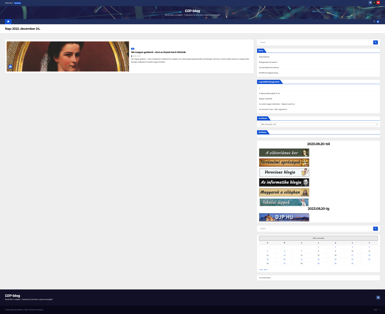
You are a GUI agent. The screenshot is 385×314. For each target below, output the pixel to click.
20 (284, 259)
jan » (266, 269)
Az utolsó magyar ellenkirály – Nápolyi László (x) (277, 104)
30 (335, 263)
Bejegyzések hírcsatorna (268, 62)
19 (267, 259)
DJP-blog (192, 11)
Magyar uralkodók (265, 99)
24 (352, 259)
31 (352, 263)
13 (284, 255)
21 (301, 259)
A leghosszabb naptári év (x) (269, 93)
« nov (261, 269)
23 (335, 259)
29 (318, 263)
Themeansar (39, 309)
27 (284, 263)
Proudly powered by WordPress (14, 309)
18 (369, 255)
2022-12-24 (136, 56)
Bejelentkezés (264, 57)
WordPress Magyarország (268, 73)
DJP (133, 48)
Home (375, 309)
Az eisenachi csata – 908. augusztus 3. (273, 109)
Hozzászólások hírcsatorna (269, 67)
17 (352, 255)
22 (318, 259)
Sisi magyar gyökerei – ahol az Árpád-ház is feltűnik (158, 52)
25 (369, 259)
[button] (374, 21)
